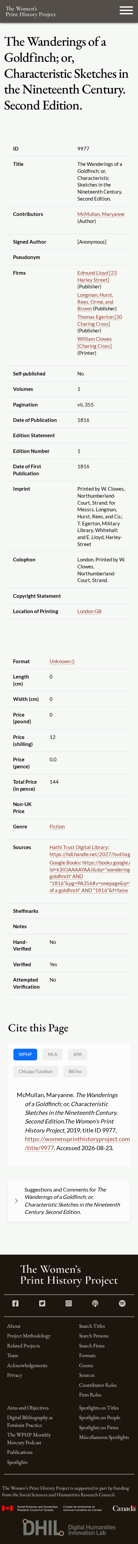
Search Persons (93, 1335)
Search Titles (92, 1325)
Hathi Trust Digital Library (79, 847)
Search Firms (92, 1345)
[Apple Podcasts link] (95, 1304)
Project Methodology (29, 1335)
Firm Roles (90, 1394)
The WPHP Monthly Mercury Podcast (29, 1438)
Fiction (57, 826)
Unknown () (62, 661)
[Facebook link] (15, 1304)
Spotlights (17, 1462)
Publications (19, 1452)
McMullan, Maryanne (101, 214)
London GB (89, 611)
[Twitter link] (42, 1304)
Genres (86, 1365)
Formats (87, 1355)
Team (12, 1355)
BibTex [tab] (75, 1071)
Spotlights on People (99, 1417)
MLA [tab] (52, 1054)
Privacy (14, 1374)
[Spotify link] (122, 1304)
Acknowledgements (27, 1365)
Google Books (65, 862)
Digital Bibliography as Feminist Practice (30, 1421)
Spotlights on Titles (99, 1407)
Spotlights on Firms (98, 1427)
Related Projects (23, 1345)
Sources (86, 1374)
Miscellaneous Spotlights (104, 1437)
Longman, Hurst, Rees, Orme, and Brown (95, 301)
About (13, 1325)
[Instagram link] (69, 1304)
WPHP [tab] (25, 1054)
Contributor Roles (98, 1384)
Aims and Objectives (28, 1407)
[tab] (35, 1071)
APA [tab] (77, 1054)
